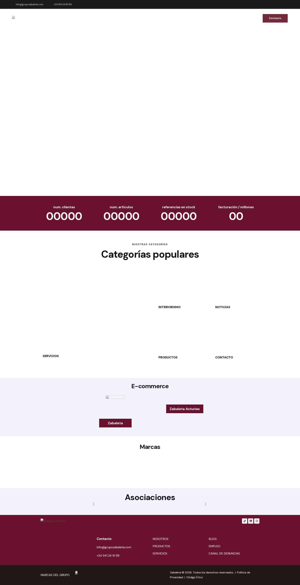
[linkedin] (277, 4)
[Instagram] (256, 521)
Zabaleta (175, 572)
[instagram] (286, 4)
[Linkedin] (250, 521)
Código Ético (194, 577)
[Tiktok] (244, 521)
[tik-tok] (269, 4)
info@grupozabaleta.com (114, 547)
